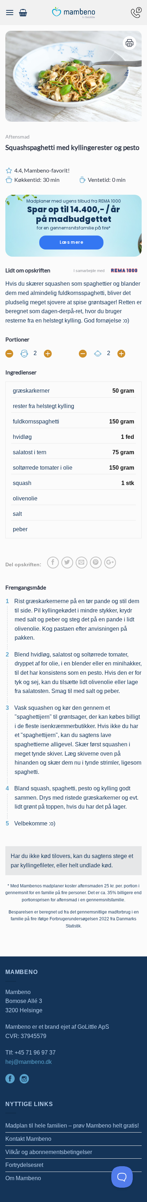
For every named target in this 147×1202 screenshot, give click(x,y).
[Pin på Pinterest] (96, 562)
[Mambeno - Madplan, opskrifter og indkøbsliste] (73, 13)
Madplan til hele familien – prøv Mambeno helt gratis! (72, 1126)
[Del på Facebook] (53, 562)
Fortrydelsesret (24, 1165)
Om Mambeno (23, 1178)
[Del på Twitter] (67, 562)
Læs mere (71, 242)
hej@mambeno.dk (28, 1062)
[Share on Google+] (110, 562)
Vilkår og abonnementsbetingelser (48, 1152)
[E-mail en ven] (81, 562)
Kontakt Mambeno (28, 1139)
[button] (9, 12)
